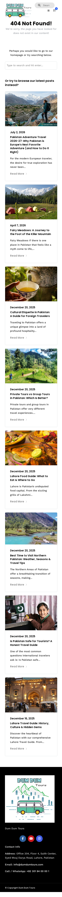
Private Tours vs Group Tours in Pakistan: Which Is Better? (30, 396)
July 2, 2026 (17, 132)
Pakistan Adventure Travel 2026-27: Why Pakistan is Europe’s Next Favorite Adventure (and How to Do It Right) (29, 144)
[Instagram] (39, 838)
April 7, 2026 (18, 225)
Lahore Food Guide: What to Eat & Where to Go (29, 478)
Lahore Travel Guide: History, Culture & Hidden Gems (29, 725)
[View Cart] (54, 10)
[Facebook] (23, 838)
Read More (17, 173)
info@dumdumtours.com (28, 864)
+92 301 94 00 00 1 (38, 871)
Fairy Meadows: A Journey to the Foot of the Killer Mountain (30, 232)
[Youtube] (31, 838)
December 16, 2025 (22, 718)
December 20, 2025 (22, 307)
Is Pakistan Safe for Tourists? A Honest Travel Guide (31, 643)
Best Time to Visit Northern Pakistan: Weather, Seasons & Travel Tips (30, 559)
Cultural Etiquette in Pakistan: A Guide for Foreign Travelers (30, 314)
